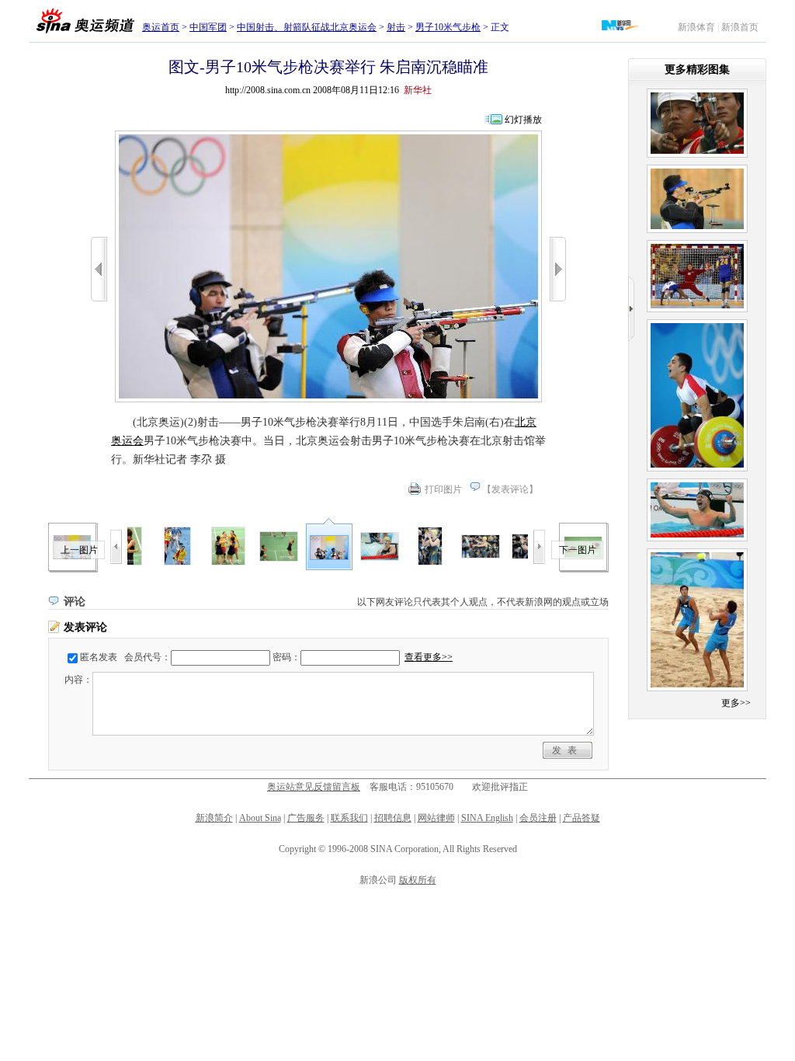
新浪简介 (214, 817)
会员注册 (538, 817)
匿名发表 (98, 657)
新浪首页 (740, 27)
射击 (396, 27)
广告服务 (306, 817)
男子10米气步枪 (448, 27)
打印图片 (443, 489)
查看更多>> (428, 657)
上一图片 (79, 549)
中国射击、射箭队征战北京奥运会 (307, 27)
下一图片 (577, 549)
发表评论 (510, 489)
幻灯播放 (523, 119)
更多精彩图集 (697, 69)
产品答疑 (581, 817)
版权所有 (417, 880)
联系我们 (349, 817)
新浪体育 (696, 27)
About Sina (260, 817)
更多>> (736, 702)
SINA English (487, 817)
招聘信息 (392, 817)
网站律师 (436, 817)
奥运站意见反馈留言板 (313, 786)
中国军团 (208, 27)
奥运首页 (160, 27)
